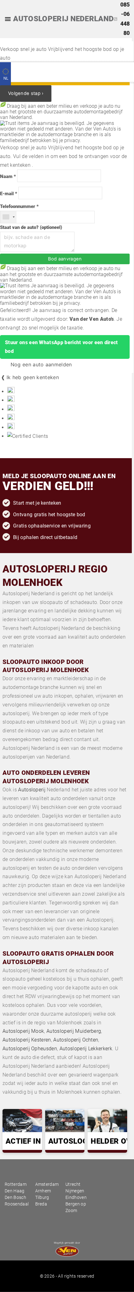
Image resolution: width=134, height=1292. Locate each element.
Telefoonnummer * (19, 206)
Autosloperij (31, 790)
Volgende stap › (25, 93)
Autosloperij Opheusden (29, 1049)
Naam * (8, 176)
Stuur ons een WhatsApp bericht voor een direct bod (61, 346)
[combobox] (8, 217)
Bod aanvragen (65, 259)
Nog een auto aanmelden (40, 364)
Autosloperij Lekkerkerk (86, 1049)
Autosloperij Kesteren (26, 1040)
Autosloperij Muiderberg (73, 1031)
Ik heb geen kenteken (33, 377)
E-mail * (8, 193)
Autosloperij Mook (23, 1031)
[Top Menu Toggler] (6, 19)
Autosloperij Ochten (75, 1040)
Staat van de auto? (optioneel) (31, 227)
